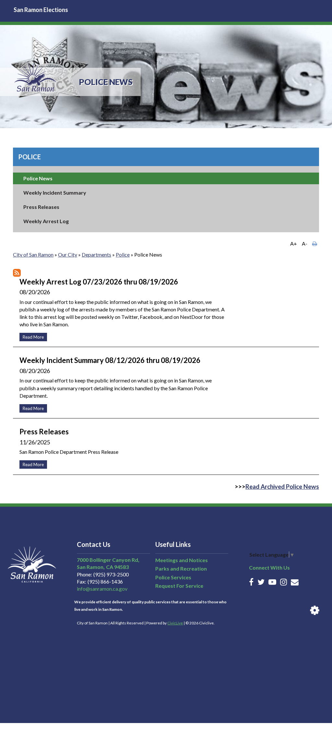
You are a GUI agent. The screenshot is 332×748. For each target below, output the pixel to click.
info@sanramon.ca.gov (102, 588)
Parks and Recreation (181, 568)
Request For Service (179, 586)
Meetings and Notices (181, 560)
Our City (67, 254)
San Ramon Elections (41, 9)
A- (304, 243)
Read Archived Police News (282, 486)
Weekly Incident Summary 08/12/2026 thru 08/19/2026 (109, 360)
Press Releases (41, 207)
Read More (31, 336)
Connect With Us (269, 567)
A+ (293, 243)
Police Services (173, 577)
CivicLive (175, 623)
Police (29, 157)
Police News (38, 178)
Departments (96, 254)
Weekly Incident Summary (54, 192)
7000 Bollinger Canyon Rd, (108, 560)
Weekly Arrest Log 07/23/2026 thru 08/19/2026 (98, 281)
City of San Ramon (33, 254)
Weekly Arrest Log (46, 221)
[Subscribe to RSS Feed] (17, 273)
